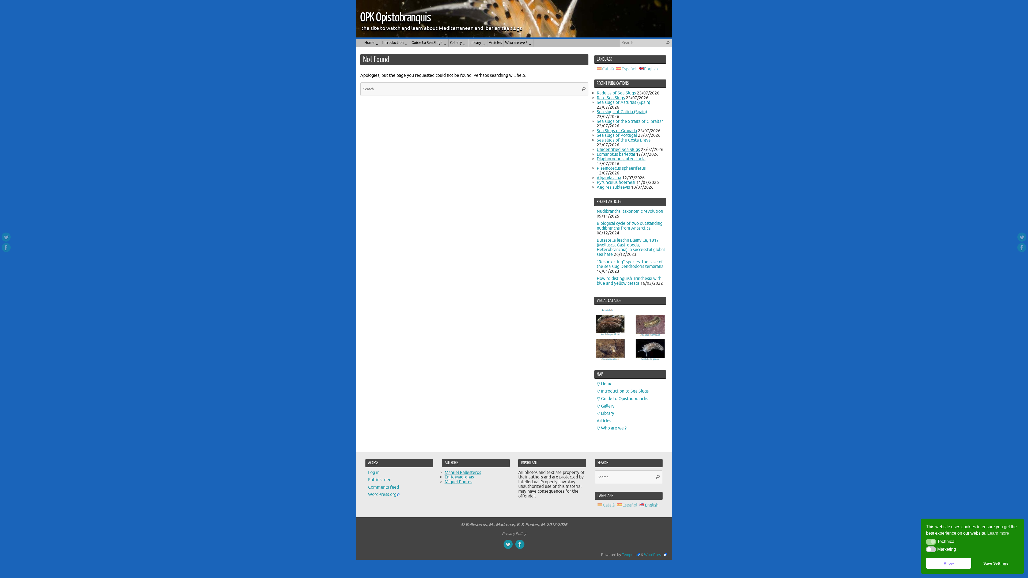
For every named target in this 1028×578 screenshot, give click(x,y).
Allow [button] (949, 563)
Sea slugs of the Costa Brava (624, 140)
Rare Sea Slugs (611, 98)
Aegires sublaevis (613, 187)
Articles (604, 421)
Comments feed (383, 487)
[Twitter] (6, 237)
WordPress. (653, 554)
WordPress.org (382, 494)
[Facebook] (6, 247)
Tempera (629, 554)
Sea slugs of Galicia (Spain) (622, 112)
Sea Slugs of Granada (617, 131)
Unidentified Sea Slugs (618, 149)
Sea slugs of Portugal (617, 135)
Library (607, 413)
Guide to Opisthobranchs (624, 398)
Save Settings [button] (995, 563)
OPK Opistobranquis (395, 17)
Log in (374, 472)
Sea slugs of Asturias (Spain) (623, 102)
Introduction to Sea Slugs (625, 391)
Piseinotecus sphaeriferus (621, 168)
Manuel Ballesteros (463, 472)
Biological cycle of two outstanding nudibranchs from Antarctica (630, 226)
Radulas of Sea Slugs (616, 93)
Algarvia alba (609, 178)
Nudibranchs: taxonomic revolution (630, 211)
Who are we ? (613, 428)
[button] (931, 542)
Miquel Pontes (458, 482)
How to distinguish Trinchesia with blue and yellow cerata (629, 281)
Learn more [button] (998, 533)
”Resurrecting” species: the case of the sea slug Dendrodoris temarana (630, 264)
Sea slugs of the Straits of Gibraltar (630, 121)
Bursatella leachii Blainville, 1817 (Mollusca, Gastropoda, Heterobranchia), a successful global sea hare (631, 247)
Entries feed (379, 479)
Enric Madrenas (459, 477)
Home (607, 384)
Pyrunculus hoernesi (616, 182)
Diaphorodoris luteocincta (621, 159)
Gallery (607, 406)
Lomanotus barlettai (616, 154)
